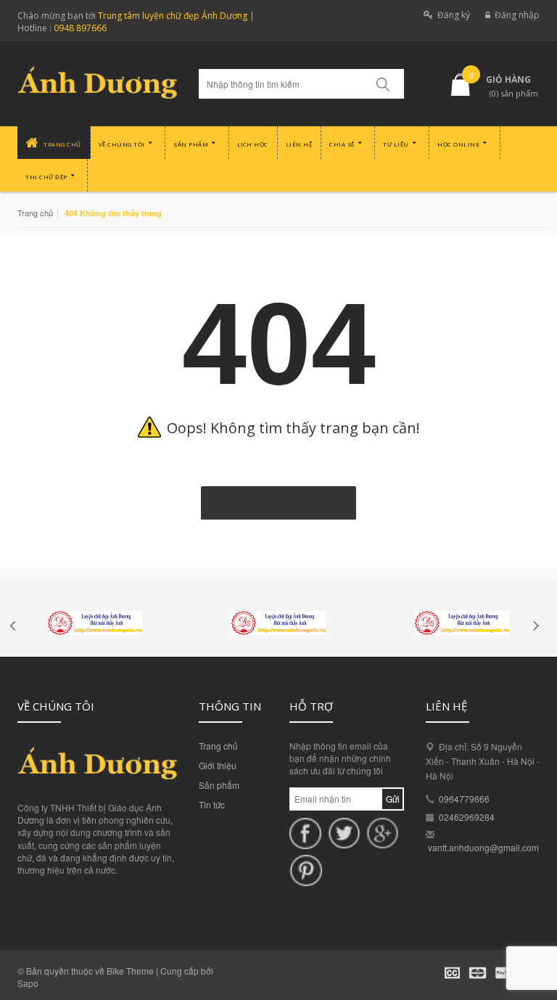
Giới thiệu (217, 765)
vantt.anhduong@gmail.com (483, 847)
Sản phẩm (219, 785)
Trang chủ (218, 745)
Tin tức (212, 804)
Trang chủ (35, 212)
